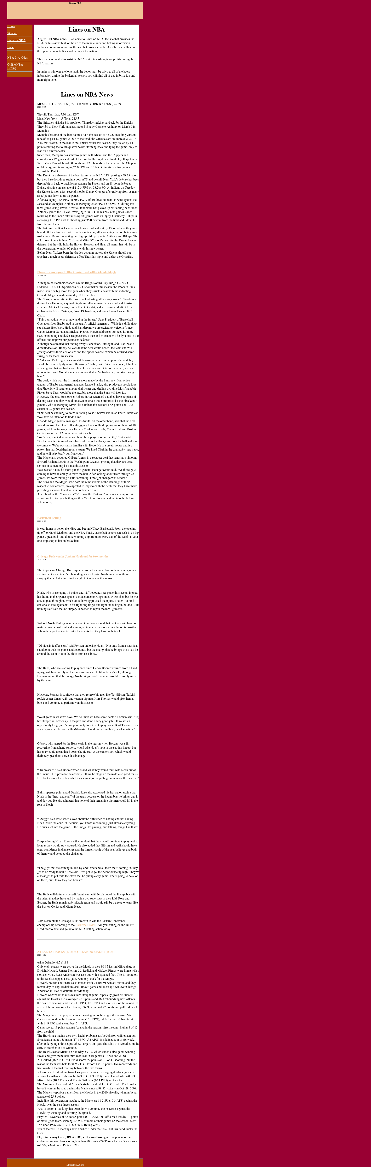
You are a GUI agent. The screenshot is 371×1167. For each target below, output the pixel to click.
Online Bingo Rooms (89, 283)
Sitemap (12, 33)
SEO (52, 287)
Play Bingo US (112, 283)
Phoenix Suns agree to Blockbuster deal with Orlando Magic (76, 272)
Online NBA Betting (15, 66)
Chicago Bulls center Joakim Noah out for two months (72, 556)
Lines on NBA (16, 40)
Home (11, 26)
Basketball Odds (85, 925)
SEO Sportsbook (65, 287)
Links (10, 47)
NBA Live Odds (17, 57)
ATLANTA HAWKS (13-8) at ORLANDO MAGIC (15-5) (75, 951)
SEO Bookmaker (87, 287)
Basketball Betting (49, 518)
